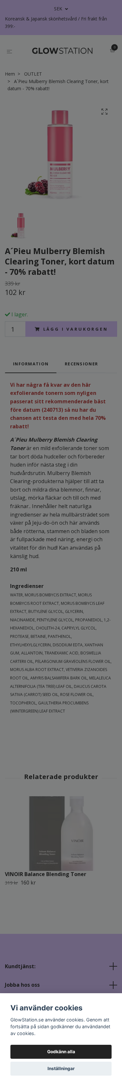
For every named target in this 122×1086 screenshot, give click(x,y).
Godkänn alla (61, 1051)
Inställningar (61, 1068)
